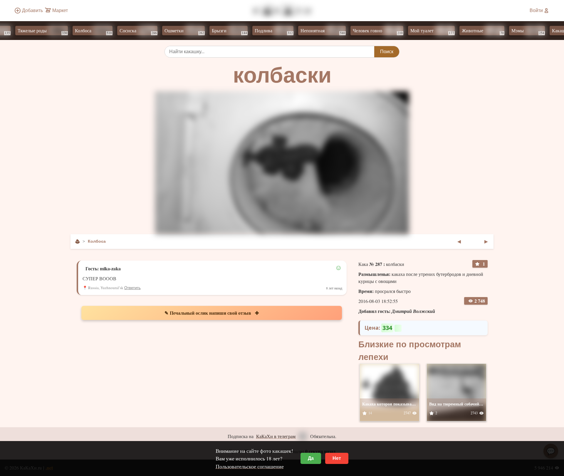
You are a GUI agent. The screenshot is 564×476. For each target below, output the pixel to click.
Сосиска (146, 31)
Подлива (282, 31)
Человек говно (386, 31)
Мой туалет (440, 31)
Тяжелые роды (50, 31)
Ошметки (192, 31)
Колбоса (101, 31)
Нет (337, 458)
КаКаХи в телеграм (276, 436)
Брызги (237, 31)
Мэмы (536, 31)
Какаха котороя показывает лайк (394, 404)
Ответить (132, 288)
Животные (491, 31)
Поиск (386, 51)
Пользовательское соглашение (250, 466)
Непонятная (331, 31)
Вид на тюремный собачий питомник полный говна (478, 404)
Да (311, 458)
